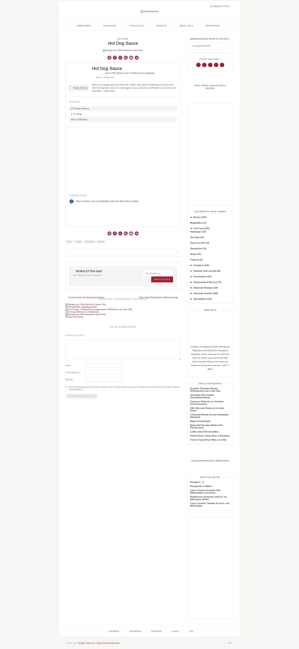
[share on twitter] (166, 253)
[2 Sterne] (96, 72)
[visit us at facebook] (198, 65)
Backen (200, 217)
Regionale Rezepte (205, 287)
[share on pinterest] (169, 253)
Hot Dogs (122, 39)
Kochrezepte (202, 276)
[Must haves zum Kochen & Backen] (210, 87)
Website (69, 379)
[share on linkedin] (173, 253)
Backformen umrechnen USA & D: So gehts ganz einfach (208, 498)
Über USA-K (186, 26)
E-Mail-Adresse (73, 372)
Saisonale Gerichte (205, 293)
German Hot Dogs (74, 317)
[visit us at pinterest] (210, 65)
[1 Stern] (93, 72)
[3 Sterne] (98, 72)
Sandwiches (198, 248)
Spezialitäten (202, 299)
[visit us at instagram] (204, 65)
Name (68, 365)
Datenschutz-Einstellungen (108, 643)
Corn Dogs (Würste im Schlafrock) (82, 312)
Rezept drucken (80, 88)
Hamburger (198, 231)
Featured (196, 259)
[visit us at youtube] (216, 65)
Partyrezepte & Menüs (207, 282)
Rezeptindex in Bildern (201, 486)
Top (230, 643)
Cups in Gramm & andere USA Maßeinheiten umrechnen (205, 491)
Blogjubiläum (198, 223)
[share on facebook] (162, 253)
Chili (69, 242)
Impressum (212, 26)
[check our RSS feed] (222, 65)
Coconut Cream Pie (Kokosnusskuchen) (86, 297)
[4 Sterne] (101, 72)
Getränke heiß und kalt (207, 271)
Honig (79, 242)
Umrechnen (84, 26)
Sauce (101, 242)
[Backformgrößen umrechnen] (210, 461)
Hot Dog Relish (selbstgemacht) (81, 307)
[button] (109, 58)
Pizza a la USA (199, 243)
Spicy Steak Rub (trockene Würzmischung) (158, 297)
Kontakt (81, 643)
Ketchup (89, 242)
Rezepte (161, 26)
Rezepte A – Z (197, 482)
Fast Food (201, 228)
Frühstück (201, 265)
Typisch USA (136, 26)
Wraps (195, 254)
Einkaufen (109, 26)
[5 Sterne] (103, 72)
